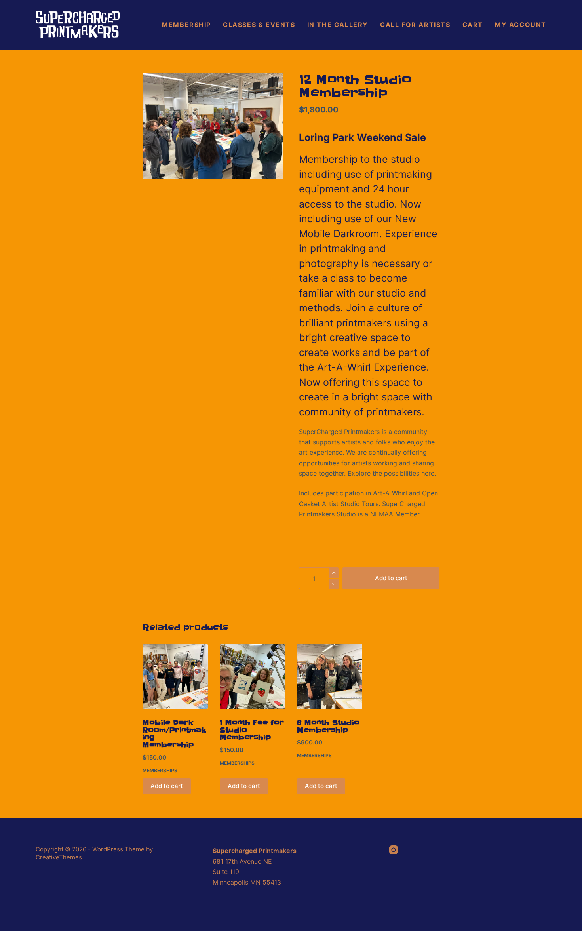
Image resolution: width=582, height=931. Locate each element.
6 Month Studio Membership (328, 726)
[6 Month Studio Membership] (329, 676)
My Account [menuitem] (520, 25)
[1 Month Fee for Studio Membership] (252, 676)
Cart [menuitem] (472, 25)
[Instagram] (393, 849)
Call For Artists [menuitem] (415, 25)
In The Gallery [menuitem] (337, 25)
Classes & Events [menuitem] (259, 25)
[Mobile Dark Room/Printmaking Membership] (175, 676)
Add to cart (391, 578)
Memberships (160, 770)
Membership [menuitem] (186, 25)
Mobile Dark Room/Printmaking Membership (174, 734)
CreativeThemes (59, 857)
